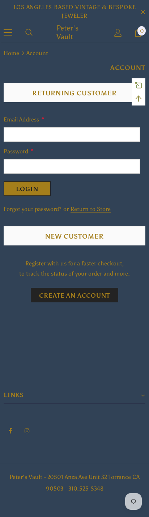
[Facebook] (10, 430)
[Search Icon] (29, 32)
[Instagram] (27, 430)
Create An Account (74, 295)
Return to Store (91, 209)
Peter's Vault (67, 32)
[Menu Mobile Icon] (8, 32)
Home (11, 53)
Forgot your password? (33, 209)
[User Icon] (118, 33)
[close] (142, 11)
